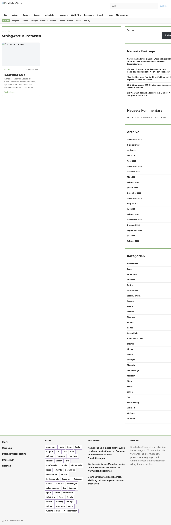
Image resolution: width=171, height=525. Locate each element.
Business (88, 15)
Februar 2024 (133, 182)
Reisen (37, 15)
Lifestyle (34, 21)
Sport (48, 493)
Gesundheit (132, 333)
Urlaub (49, 502)
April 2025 (131, 161)
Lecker (63, 15)
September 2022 (134, 230)
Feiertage (61, 456)
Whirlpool (71, 502)
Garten (53, 21)
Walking (59, 502)
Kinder (70, 21)
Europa (25, 21)
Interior (130, 344)
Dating (130, 285)
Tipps (61, 497)
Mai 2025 (131, 155)
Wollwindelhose (53, 511)
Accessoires (132, 263)
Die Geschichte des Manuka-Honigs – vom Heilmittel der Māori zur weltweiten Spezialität (148, 70)
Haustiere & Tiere (135, 338)
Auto (62, 447)
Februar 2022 (133, 241)
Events (109, 15)
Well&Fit (75, 15)
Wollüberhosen (70, 511)
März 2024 (131, 177)
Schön (25, 15)
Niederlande (51, 474)
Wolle (70, 506)
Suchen (163, 6)
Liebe (48, 470)
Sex (128, 397)
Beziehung (132, 274)
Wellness (131, 413)
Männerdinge (122, 15)
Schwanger (72, 483)
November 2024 (134, 166)
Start (6, 15)
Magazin (16, 21)
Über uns (7, 447)
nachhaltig (70, 470)
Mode (129, 381)
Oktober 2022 (133, 225)
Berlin (77, 447)
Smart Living (133, 402)
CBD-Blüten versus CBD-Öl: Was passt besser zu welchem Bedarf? (149, 86)
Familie (130, 311)
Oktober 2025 (133, 145)
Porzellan (66, 479)
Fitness (62, 21)
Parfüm (64, 474)
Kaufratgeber (52, 465)
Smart (100, 15)
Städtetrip (50, 497)
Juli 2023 (131, 209)
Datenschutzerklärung (14, 453)
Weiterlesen (9, 92)
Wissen (49, 506)
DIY (65, 452)
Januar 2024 (132, 187)
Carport (49, 452)
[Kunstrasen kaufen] (21, 54)
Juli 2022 (131, 235)
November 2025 (134, 139)
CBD (58, 452)
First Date (73, 456)
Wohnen (44, 21)
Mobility (131, 375)
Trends (70, 497)
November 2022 (134, 219)
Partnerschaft (52, 479)
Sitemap (6, 465)
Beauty (87, 21)
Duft (72, 452)
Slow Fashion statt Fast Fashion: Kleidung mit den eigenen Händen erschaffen (106, 480)
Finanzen (131, 317)
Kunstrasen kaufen (14, 74)
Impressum (8, 459)
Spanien (72, 488)
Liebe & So (50, 15)
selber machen (52, 488)
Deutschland (133, 290)
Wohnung (60, 506)
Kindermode (76, 465)
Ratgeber (78, 479)
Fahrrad (49, 456)
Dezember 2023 (134, 193)
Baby (69, 447)
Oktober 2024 (133, 171)
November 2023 (134, 198)
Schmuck (60, 483)
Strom (57, 493)
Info (67, 461)
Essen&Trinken (134, 295)
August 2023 (133, 203)
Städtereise (68, 493)
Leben (15, 15)
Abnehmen (51, 447)
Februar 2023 (133, 214)
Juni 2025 (131, 150)
